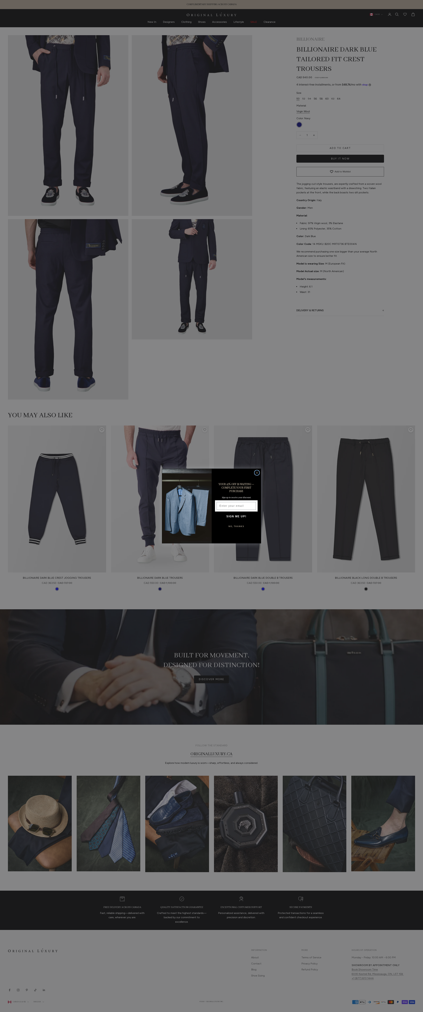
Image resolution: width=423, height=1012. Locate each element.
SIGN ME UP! (236, 516)
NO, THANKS (236, 526)
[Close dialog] (256, 472)
